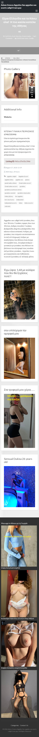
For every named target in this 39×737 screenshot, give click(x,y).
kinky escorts (29, 203)
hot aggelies (19, 196)
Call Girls (8, 36)
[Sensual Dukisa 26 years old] (19, 486)
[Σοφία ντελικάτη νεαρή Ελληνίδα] (19, 694)
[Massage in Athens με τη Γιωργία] (19, 546)
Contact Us (24, 725)
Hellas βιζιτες (9, 196)
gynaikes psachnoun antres (13, 190)
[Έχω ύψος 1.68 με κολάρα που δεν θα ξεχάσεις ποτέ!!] (19, 300)
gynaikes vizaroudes (24, 193)
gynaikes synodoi (10, 193)
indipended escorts (11, 203)
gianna (27, 180)
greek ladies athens (11, 183)
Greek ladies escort (25, 183)
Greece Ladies (26, 36)
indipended (19, 200)
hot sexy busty (9, 200)
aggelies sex (19, 180)
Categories (15, 725)
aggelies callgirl (11, 176)
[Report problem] (19, 51)
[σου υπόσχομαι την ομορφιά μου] (19, 358)
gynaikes (22, 186)
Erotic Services (16, 36)
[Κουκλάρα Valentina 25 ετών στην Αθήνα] (19, 643)
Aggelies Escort (23, 176)
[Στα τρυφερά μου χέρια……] (19, 420)
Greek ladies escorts (11, 186)
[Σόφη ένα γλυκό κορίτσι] (19, 593)
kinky (20, 203)
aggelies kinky (9, 180)
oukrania (7, 206)
